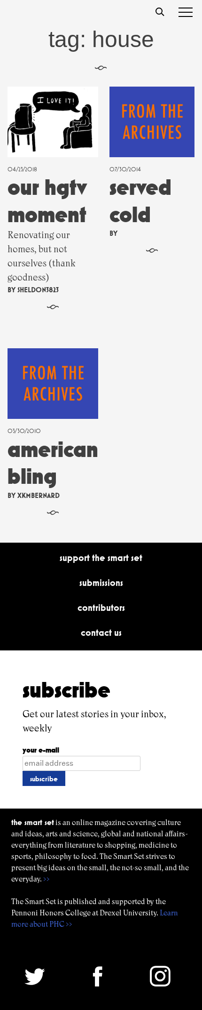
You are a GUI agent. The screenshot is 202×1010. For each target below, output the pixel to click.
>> (46, 878)
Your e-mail (41, 749)
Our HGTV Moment (47, 201)
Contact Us (101, 632)
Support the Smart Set (101, 558)
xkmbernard (38, 495)
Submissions (101, 583)
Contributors (101, 607)
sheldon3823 (38, 289)
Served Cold (140, 201)
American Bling (53, 463)
